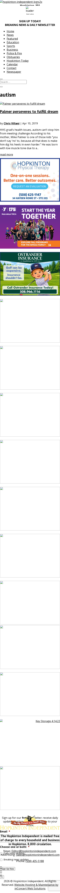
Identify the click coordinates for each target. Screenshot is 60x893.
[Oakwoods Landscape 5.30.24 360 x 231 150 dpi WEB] (30, 322)
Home (10, 31)
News (10, 35)
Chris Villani (12, 123)
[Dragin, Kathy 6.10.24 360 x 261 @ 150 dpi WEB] (30, 463)
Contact (11, 68)
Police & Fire (14, 53)
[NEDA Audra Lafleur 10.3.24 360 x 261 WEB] (30, 416)
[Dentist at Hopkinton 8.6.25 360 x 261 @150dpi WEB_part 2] (30, 789)
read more (6, 154)
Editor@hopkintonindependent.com (34, 851)
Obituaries (13, 57)
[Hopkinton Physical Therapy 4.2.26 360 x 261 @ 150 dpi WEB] (30, 181)
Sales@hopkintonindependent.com (38, 855)
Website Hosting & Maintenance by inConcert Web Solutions (36, 886)
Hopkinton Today (18, 61)
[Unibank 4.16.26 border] (30, 648)
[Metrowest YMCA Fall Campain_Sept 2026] (30, 228)
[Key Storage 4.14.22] (30, 742)
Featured (12, 38)
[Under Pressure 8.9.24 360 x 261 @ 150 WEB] (30, 695)
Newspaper (14, 72)
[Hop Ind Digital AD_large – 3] (30, 510)
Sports (11, 46)
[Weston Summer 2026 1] (30, 369)
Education (13, 42)
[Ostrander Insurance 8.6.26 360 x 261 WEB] (30, 275)
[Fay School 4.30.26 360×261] (30, 557)
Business (12, 49)
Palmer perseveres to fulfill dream (29, 111)
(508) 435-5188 (35, 861)
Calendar (12, 64)
